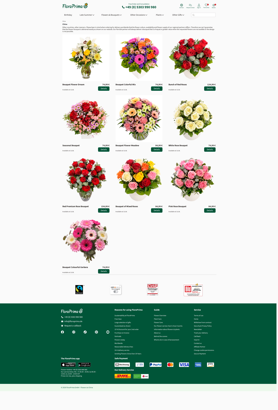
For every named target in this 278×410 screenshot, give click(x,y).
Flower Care (158, 322)
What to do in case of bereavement (166, 340)
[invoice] (122, 365)
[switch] (116, 291)
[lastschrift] (140, 365)
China (64, 21)
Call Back (197, 336)
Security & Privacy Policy (203, 326)
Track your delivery (201, 333)
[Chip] (152, 289)
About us (157, 333)
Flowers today (120, 340)
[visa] (184, 364)
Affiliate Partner (199, 347)
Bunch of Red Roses (178, 84)
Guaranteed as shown (123, 326)
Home (196, 319)
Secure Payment (200, 354)
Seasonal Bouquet (71, 145)
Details (104, 88)
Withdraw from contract (202, 322)
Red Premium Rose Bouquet (75, 206)
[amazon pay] (210, 365)
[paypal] (156, 365)
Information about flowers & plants (167, 329)
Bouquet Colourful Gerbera (75, 267)
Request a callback (72, 325)
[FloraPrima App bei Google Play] (84, 365)
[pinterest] (96, 332)
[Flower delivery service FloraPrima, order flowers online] (75, 8)
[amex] (198, 364)
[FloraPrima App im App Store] (68, 365)
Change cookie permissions (204, 350)
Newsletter (198, 329)
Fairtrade (118, 336)
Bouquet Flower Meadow (127, 145)
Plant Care (157, 319)
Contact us (198, 343)
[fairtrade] (79, 289)
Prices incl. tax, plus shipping (71, 376)
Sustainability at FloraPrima (125, 315)
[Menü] (120, 286)
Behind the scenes (160, 336)
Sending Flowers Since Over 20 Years (128, 354)
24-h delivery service (122, 350)
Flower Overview (160, 315)
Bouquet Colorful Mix (126, 84)
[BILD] (193, 289)
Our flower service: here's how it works (168, 326)
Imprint (196, 340)
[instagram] (73, 332)
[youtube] (107, 332)
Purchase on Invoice (122, 333)
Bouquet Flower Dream (73, 84)
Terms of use (198, 315)
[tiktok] (85, 332)
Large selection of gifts (123, 322)
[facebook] (62, 332)
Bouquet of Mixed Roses (127, 206)
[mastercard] (170, 365)
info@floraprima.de (73, 321)
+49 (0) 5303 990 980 (140, 7)
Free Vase (118, 319)
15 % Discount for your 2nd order (127, 329)
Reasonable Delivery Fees (124, 347)
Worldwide (119, 343)
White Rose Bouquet (178, 145)
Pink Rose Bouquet (177, 206)
